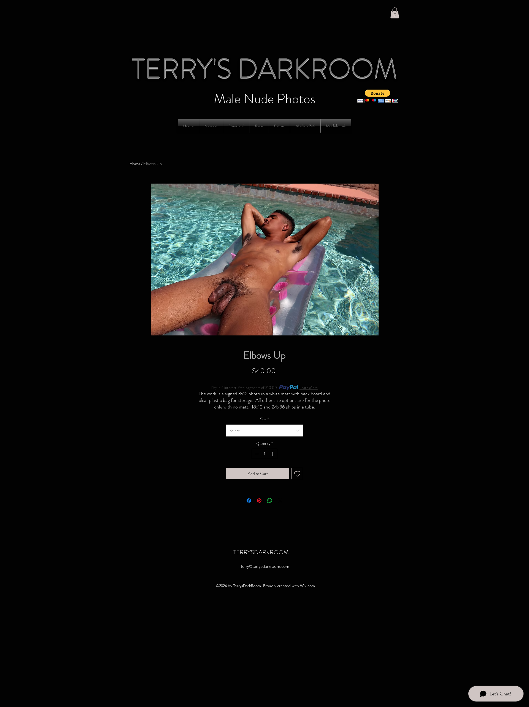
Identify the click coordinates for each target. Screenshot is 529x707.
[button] (394, 12)
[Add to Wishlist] (297, 473)
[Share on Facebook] (248, 500)
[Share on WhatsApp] (269, 500)
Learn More (308, 387)
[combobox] (264, 430)
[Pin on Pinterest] (259, 500)
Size (264, 419)
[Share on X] (280, 500)
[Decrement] (256, 454)
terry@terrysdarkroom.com (265, 566)
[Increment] (272, 454)
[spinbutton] (264, 454)
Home (134, 163)
